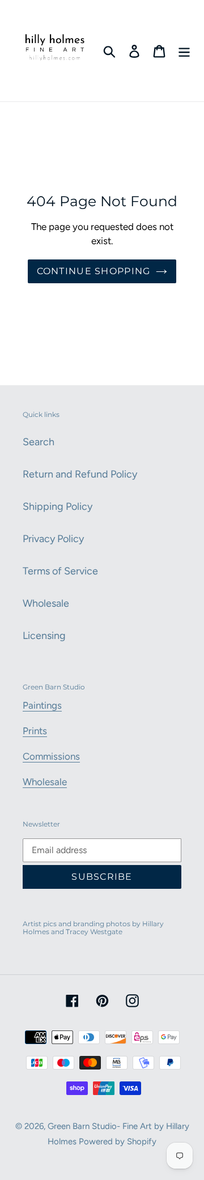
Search (38, 442)
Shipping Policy (57, 506)
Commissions (51, 756)
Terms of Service (60, 571)
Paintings (42, 705)
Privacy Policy (53, 539)
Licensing (44, 635)
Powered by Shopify (117, 1141)
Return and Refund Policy (80, 474)
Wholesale (46, 603)
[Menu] (184, 50)
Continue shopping (94, 271)
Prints (35, 730)
